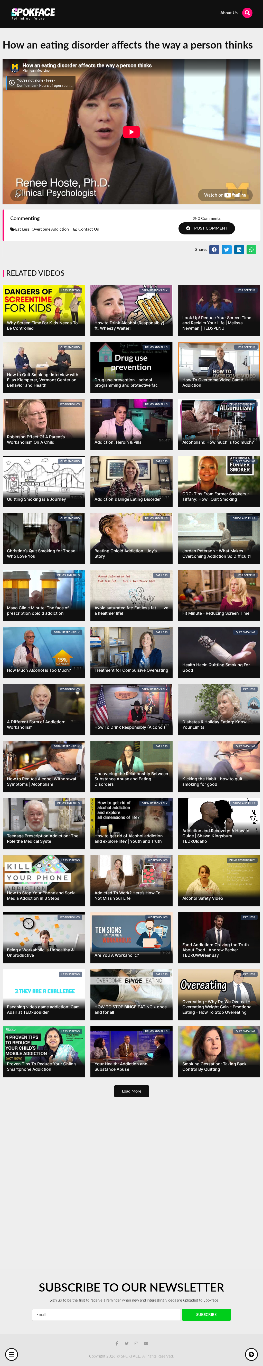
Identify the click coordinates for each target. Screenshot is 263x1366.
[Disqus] (131, 1175)
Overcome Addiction (50, 229)
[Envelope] (146, 1343)
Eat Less (22, 229)
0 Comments (209, 218)
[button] (207, 228)
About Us (229, 13)
